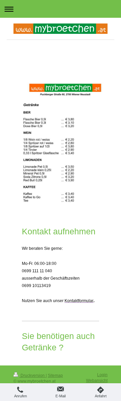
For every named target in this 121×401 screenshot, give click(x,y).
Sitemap (55, 375)
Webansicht (97, 380)
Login (102, 375)
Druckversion (32, 375)
